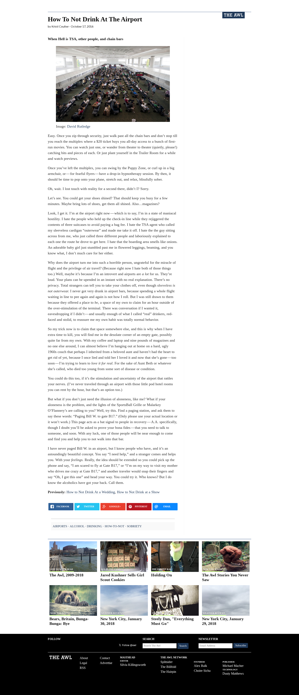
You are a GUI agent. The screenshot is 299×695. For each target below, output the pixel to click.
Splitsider (166, 662)
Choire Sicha (202, 670)
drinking (94, 526)
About (84, 658)
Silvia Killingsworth (133, 664)
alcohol (77, 526)
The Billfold (168, 667)
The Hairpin (168, 671)
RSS (83, 668)
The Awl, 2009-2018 (66, 575)
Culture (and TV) (162, 613)
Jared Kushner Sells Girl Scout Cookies (122, 577)
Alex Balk (200, 665)
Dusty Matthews (233, 673)
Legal (83, 663)
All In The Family (112, 569)
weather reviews (112, 613)
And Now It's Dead (61, 569)
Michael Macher (233, 665)
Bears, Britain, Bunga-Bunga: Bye (69, 621)
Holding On (161, 575)
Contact (105, 658)
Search (183, 645)
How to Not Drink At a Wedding (91, 492)
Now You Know (212, 569)
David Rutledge (78, 126)
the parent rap (161, 569)
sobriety (134, 526)
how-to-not (114, 526)
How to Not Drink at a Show (138, 492)
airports (60, 526)
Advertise (106, 663)
